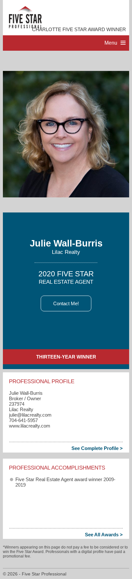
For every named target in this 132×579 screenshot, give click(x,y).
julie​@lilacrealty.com (30, 415)
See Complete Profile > (97, 448)
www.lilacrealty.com (29, 425)
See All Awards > (104, 534)
